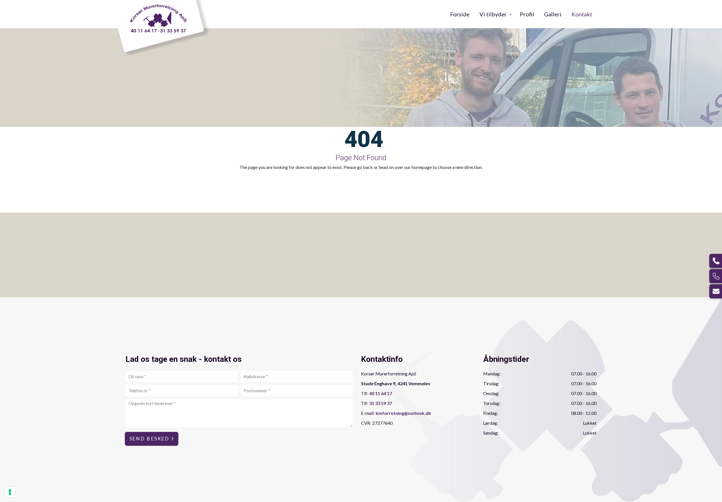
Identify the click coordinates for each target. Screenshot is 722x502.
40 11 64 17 (380, 393)
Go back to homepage (398, 181)
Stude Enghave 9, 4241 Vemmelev (395, 383)
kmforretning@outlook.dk (403, 413)
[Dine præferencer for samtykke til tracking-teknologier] (10, 492)
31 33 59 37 (380, 403)
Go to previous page (315, 181)
